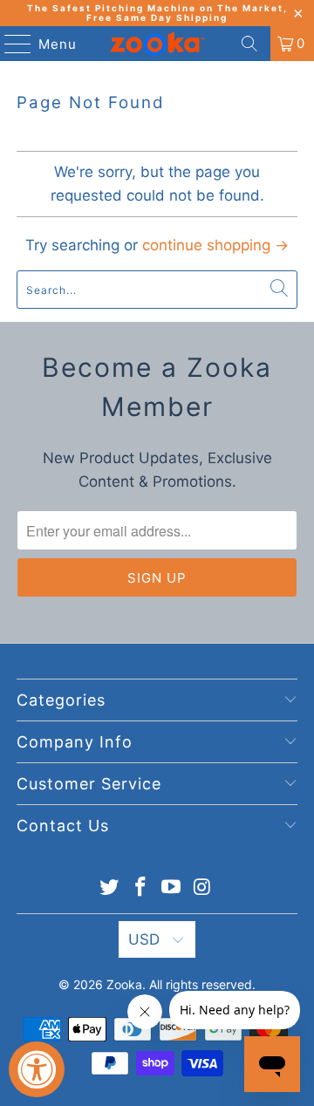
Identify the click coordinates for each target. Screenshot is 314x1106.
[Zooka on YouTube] (172, 888)
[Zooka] (157, 43)
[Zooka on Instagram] (203, 888)
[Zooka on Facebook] (140, 888)
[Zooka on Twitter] (110, 888)
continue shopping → (215, 245)
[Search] (249, 43)
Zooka (124, 984)
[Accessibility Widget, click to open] (37, 1069)
